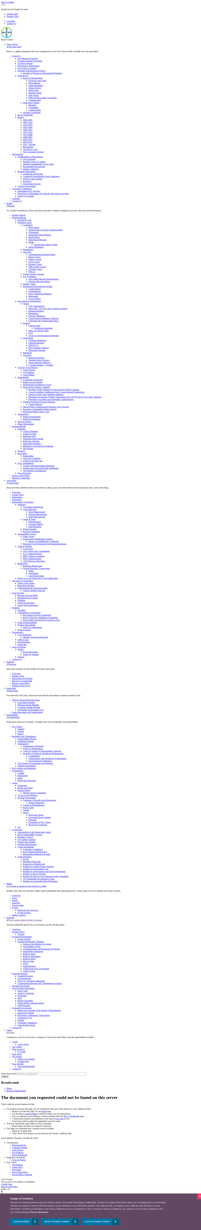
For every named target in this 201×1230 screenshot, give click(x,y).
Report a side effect (9, 1187)
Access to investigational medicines (43, 335)
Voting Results (29, 966)
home (43, 1111)
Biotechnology (34, 522)
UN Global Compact (27, 839)
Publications (17, 497)
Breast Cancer (34, 257)
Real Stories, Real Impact (28, 66)
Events (20, 649)
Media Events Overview (28, 910)
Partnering (27, 353)
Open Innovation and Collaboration (27, 712)
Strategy (21, 729)
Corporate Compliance (22, 189)
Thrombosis (33, 232)
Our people (17, 1056)
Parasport (32, 820)
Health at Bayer (19, 215)
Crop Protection (30, 509)
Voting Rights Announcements (31, 1003)
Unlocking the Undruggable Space (43, 321)
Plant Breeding (34, 527)
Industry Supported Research (35, 637)
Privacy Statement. (39, 1212)
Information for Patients (22, 678)
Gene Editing (28, 375)
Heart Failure (34, 237)
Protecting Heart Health (33, 439)
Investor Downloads (21, 986)
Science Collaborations (33, 748)
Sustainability (23, 377)
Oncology (27, 252)
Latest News (17, 1167)
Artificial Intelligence (37, 340)
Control (21, 1020)
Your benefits (18, 1064)
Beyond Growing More (28, 595)
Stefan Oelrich (34, 88)
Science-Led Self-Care (33, 461)
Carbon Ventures (25, 546)
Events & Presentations (22, 937)
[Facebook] (1, 1191)
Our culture (17, 1047)
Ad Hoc (21, 934)
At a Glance (17, 726)
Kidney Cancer (35, 259)
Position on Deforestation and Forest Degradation (44, 871)
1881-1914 (27, 122)
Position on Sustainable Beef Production (40, 881)
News (14, 898)
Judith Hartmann (35, 85)
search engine (31, 1114)
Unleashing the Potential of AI (31, 710)
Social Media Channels (22, 1174)
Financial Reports (19, 973)
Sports (25, 812)
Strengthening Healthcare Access (37, 385)
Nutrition (21, 600)
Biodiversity (23, 563)
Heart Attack (33, 227)
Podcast (21, 657)
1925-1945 (27, 127)
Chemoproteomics (36, 343)
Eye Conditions (29, 276)
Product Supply (24, 630)
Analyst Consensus (26, 993)
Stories (15, 900)
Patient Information (26, 424)
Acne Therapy (34, 299)
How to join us (18, 1049)
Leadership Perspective (33, 380)
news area (59, 1119)
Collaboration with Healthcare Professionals (47, 758)
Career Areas (23, 1044)
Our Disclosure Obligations (40, 761)
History (21, 117)
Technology (28, 338)
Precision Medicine (36, 316)
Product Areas (18, 676)
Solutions (22, 429)
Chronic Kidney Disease (33, 274)
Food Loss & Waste (26, 603)
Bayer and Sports (35, 815)
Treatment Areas (25, 222)
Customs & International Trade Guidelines (41, 176)
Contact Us (11, 23)
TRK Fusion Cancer (37, 267)
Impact (20, 734)
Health (9, 203)
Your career (17, 1054)
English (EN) (12, 14)
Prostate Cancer (35, 264)
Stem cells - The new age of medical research (47, 308)
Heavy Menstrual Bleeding (40, 294)
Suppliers (22, 610)
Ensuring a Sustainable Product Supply (40, 409)
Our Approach (29, 159)
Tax (19, 827)
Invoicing (27, 181)
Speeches (16, 903)
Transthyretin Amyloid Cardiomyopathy (45, 230)
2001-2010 (27, 139)
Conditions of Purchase (33, 174)
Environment (17, 771)
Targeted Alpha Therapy (38, 360)
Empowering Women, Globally (36, 387)
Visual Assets (18, 905)
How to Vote (28, 961)
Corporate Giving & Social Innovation (39, 800)
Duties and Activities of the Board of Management (39, 1010)
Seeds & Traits (29, 519)
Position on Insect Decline (34, 874)
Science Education (36, 803)
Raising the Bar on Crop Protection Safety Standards (45, 876)
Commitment (34, 756)
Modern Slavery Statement (34, 793)
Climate (21, 773)
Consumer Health (19, 1147)
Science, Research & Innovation (26, 700)
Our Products (18, 1152)
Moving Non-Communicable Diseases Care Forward (46, 407)
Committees (33, 107)
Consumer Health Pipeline (29, 707)
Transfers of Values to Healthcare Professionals (43, 753)
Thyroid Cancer (35, 269)
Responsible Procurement (34, 166)
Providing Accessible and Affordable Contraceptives (51, 399)
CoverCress (28, 549)
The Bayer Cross (30, 149)
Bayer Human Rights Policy (35, 852)
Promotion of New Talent (39, 822)
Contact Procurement (27, 186)
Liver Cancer (34, 262)
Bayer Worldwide (25, 115)
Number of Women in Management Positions (42, 73)
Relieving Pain (29, 436)
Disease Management (37, 514)
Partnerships (28, 456)
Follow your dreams (26, 1059)
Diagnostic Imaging (36, 350)
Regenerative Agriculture (23, 502)
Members (32, 105)
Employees (22, 785)
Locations (11, 21)
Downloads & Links (32, 184)
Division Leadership (31, 112)
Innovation (22, 453)
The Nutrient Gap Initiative (34, 471)
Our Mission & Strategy (28, 58)
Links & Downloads (26, 1025)
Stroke (31, 242)
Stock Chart (23, 991)
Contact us (16, 1069)
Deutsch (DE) (13, 16)
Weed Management (36, 512)
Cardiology (28, 225)
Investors (10, 917)
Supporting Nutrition (32, 444)
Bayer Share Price (20, 1172)
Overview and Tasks (37, 80)
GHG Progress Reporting (34, 561)
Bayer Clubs (28, 807)
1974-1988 (27, 134)
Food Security (18, 593)
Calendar (16, 198)
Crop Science (18, 1150)
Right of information (32, 956)
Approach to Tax (25, 1018)
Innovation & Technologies (29, 301)
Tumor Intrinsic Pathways (39, 362)
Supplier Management (27, 844)
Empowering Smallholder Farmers (38, 539)
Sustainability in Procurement (30, 157)
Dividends (22, 996)
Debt (20, 998)
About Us (16, 56)
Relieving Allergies (31, 441)
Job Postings (17, 1165)
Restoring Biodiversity (32, 566)
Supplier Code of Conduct (34, 162)
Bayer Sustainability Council (30, 834)
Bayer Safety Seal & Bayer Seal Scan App (41, 620)
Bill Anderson (34, 83)
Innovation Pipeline (26, 585)
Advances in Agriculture (22, 581)
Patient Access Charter (32, 382)
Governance (17, 830)
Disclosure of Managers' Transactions (34, 1015)
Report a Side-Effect (21, 683)
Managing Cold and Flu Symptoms (38, 446)
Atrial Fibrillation (35, 247)
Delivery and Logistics (33, 179)
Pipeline (26, 323)
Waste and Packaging (27, 780)
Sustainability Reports (27, 739)
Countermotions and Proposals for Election (41, 949)
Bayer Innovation (30, 652)
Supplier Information (26, 171)
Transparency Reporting (33, 746)
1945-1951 (27, 130)
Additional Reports (26, 741)
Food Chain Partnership (28, 605)
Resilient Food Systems (28, 598)
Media (9, 884)
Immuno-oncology (36, 358)
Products (21, 451)
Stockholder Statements (33, 951)
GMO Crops (23, 640)
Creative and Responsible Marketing (38, 466)
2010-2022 (27, 142)
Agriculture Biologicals (33, 507)
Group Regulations (26, 847)
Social (14, 783)
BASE (26, 859)
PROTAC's (33, 345)
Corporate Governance (22, 1008)
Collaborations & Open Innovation (32, 588)
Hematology (28, 249)
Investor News (18, 932)
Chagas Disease (35, 404)
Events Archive (24, 913)
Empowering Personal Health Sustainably (41, 468)
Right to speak (29, 954)
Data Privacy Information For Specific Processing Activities (43, 193)
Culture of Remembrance (34, 805)
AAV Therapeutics (36, 306)
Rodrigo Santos (35, 93)
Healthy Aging (29, 284)
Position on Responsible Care (35, 869)
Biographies (28, 147)
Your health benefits (26, 1066)
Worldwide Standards (43, 328)
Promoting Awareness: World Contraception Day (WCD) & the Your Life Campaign (64, 397)
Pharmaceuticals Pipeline (28, 705)
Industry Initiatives (31, 169)
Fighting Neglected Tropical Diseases (39, 402)
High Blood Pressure (37, 240)
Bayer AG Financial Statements (31, 981)
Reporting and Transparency (24, 736)
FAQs (25, 964)
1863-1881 (27, 120)
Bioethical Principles (32, 861)
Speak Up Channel (26, 196)
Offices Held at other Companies (42, 98)
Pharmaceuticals (19, 217)
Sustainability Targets (27, 534)
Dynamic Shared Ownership (30, 61)
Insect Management (36, 517)
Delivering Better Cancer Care (36, 412)
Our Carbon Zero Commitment (36, 551)
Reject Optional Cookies (57, 1222)
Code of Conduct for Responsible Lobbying (42, 751)
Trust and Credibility (32, 458)
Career (9, 1030)
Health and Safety (25, 788)
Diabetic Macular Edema (39, 281)
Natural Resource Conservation (36, 568)
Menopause (33, 296)
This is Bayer (12, 44)
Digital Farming (30, 529)
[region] (100, 1212)
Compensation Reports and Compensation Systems (40, 983)
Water (31, 571)
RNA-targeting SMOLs (38, 348)
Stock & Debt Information (23, 988)
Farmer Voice (18, 495)
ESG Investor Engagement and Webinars (35, 763)
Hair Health (28, 448)
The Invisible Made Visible (45, 245)
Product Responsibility (27, 622)
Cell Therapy (28, 372)
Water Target (28, 536)
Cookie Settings (21, 1222)
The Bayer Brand (25, 63)
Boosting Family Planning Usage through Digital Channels (53, 389)
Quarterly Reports (25, 976)
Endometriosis (34, 291)
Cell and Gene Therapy (28, 367)
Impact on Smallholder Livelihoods (43, 541)
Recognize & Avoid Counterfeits (37, 615)
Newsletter (16, 1170)
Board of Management (32, 78)
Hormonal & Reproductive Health (37, 286)
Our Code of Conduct (27, 68)
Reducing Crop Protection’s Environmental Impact (45, 544)
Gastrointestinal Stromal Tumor (41, 254)
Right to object (29, 959)
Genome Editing (35, 524)
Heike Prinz (33, 90)
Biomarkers (33, 313)
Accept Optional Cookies (97, 1222)
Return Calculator (25, 1000)
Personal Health (19, 426)
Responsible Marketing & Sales (36, 854)
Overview (16, 492)
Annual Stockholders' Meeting (31, 941)
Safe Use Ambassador (32, 627)
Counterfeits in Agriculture (29, 613)
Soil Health (33, 573)
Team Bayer (23, 76)
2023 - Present (29, 144)
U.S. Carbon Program (32, 554)
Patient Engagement (31, 419)
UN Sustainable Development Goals (38, 879)
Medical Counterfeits (21, 478)
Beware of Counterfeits (22, 681)
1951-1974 (27, 132)
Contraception (34, 289)
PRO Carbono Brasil (32, 558)
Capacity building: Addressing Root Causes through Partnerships (56, 392)
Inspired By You (25, 220)
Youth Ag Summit (31, 654)
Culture (26, 810)
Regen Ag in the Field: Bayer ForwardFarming (38, 578)
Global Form (6, 1184)
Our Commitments (26, 463)
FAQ (30, 333)
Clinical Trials (34, 326)
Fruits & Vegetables (31, 531)
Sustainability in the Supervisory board (34, 832)
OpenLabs (22, 644)
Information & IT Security (29, 191)
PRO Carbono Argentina (33, 556)
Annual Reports (24, 978)
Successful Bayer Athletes (39, 817)
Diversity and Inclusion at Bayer (31, 71)
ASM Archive (29, 971)
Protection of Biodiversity (34, 864)
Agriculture (11, 480)
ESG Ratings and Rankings (24, 768)
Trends (26, 303)
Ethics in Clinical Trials (38, 331)
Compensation (34, 100)
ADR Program (24, 1005)
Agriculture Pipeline (26, 702)
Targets (21, 731)
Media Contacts (19, 915)
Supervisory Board (31, 103)
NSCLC (32, 272)
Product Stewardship (26, 625)
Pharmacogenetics (36, 311)
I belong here (23, 1061)
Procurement (17, 154)
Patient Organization (32, 417)
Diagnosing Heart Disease (39, 235)
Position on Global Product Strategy (38, 866)
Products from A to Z (21, 686)
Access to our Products (27, 795)
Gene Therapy (29, 370)
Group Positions (24, 857)
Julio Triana (33, 95)
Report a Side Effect (21, 475)
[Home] (6, 37)
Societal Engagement (27, 798)
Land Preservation (36, 576)
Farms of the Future (26, 583)
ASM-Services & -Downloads (36, 969)
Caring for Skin (29, 434)
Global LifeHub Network (34, 590)
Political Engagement (27, 766)
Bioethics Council (25, 837)
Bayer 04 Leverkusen (37, 825)
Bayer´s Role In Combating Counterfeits (40, 617)
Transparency (23, 414)
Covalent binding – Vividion (40, 365)
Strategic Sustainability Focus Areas (38, 164)
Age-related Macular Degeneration (43, 279)
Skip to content (7, 2)
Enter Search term (9, 1073)
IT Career (22, 1052)
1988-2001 (27, 137)
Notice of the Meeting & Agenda (37, 944)
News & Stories (24, 421)
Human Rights (24, 790)
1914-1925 (27, 125)
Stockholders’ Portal (31, 946)
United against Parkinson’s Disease (43, 318)
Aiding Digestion (30, 431)
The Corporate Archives (33, 152)
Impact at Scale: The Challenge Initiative (45, 394)
